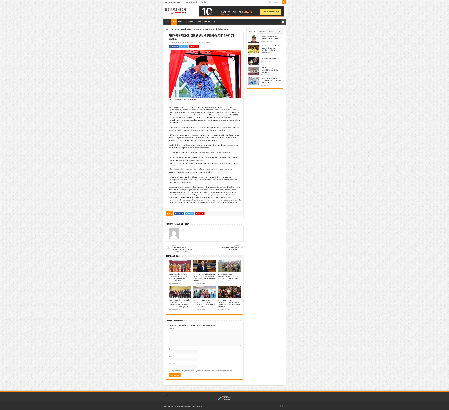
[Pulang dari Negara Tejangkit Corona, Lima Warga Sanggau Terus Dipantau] (253, 81)
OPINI (214, 22)
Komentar (172, 328)
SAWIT (199, 22)
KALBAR (190, 22)
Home (168, 29)
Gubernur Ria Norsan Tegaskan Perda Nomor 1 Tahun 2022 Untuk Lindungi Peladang (229, 303)
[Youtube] (270, 2)
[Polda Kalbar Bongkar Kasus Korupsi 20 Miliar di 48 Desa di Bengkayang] (253, 71)
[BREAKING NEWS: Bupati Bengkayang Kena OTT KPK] (253, 39)
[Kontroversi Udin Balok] (253, 61)
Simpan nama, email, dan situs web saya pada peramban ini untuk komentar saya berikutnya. (202, 371)
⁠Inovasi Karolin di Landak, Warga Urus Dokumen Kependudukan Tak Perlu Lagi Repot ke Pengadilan (179, 303)
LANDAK (175, 29)
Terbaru (271, 32)
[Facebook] (267, 2)
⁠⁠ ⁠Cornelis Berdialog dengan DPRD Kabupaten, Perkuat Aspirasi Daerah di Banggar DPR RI (204, 277)
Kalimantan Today (176, 42)
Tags (278, 32)
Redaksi (203, 2)
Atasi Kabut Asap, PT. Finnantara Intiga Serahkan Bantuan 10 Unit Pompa (229, 276)
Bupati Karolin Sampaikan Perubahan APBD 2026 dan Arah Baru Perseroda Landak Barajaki (179, 277)
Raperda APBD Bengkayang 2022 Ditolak (229, 247)
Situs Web (172, 363)
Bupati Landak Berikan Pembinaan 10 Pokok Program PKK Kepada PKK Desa (182, 248)
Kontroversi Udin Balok (268, 58)
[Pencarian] (284, 2)
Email (171, 356)
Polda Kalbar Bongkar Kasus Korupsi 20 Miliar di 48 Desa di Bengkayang (271, 70)
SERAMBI (168, 21)
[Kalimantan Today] (175, 11)
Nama (171, 349)
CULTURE (207, 22)
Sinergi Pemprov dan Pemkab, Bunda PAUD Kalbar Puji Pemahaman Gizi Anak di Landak (204, 303)
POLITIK (181, 22)
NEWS (174, 22)
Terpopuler (252, 32)
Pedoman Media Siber (192, 2)
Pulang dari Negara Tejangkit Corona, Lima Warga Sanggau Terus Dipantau (271, 80)
